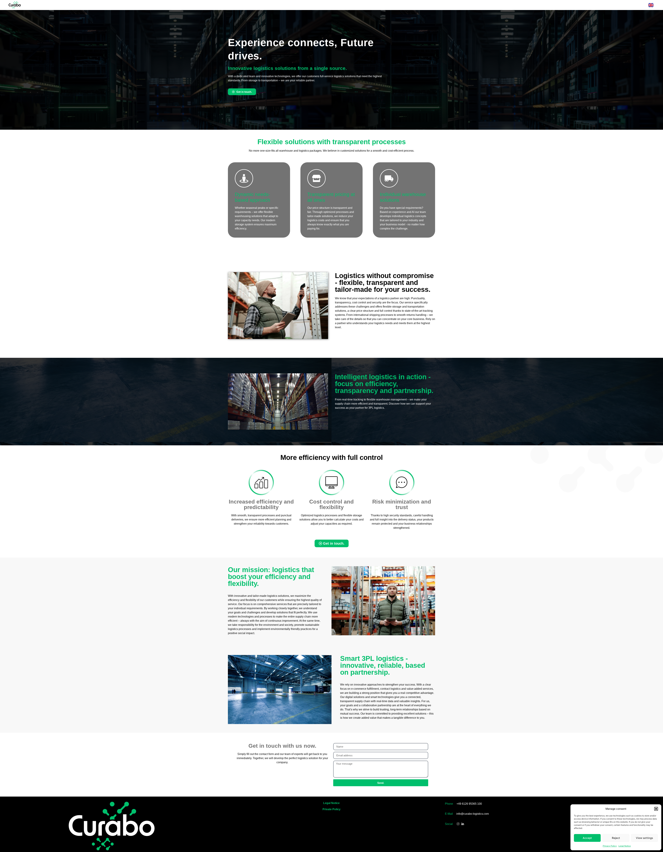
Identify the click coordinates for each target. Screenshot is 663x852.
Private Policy (331, 809)
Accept (587, 838)
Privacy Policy (610, 846)
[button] (656, 809)
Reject (616, 838)
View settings (644, 838)
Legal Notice (624, 846)
